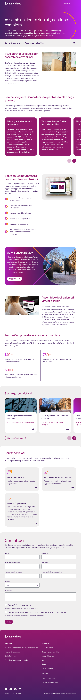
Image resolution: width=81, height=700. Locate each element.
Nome (7, 553)
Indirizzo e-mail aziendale (14, 572)
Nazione (8, 581)
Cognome (45, 553)
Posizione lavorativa (12, 562)
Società (44, 562)
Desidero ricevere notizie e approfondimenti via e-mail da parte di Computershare (37, 612)
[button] (74, 161)
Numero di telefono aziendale (51, 572)
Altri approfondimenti (15, 438)
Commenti (8, 591)
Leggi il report (14, 279)
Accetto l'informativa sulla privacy (20, 605)
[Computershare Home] (13, 637)
